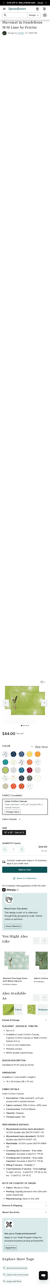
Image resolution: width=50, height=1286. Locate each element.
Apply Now (11, 1248)
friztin (21, 33)
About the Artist (24, 1212)
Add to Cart (24, 869)
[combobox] (34, 15)
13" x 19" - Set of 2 (14, 832)
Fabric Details (11, 819)
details (40, 3)
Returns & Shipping (24, 1205)
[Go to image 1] (21, 725)
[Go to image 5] (28, 725)
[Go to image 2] (23, 725)
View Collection (13, 926)
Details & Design (24, 1020)
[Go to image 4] (26, 725)
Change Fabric (12, 812)
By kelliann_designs (10, 984)
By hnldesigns (39, 982)
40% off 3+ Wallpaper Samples (22, 3)
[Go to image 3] (25, 725)
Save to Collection (25, 878)
